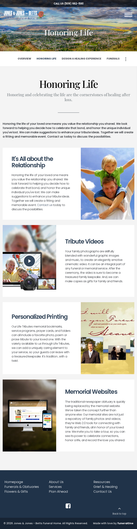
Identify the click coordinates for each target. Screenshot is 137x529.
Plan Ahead (58, 491)
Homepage (13, 482)
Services (55, 486)
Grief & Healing (105, 486)
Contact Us (102, 491)
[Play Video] (29, 261)
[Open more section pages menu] (125, 59)
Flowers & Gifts (16, 491)
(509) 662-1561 (73, 3)
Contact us (44, 205)
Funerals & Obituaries (21, 486)
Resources (101, 482)
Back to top (119, 513)
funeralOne (125, 523)
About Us (56, 482)
